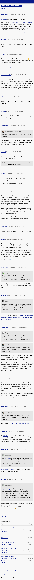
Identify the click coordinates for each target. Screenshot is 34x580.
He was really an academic (8, 469)
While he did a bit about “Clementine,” (23, 22)
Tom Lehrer (4, 536)
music (9, 544)
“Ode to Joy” (22, 32)
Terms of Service (24, 570)
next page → (4, 516)
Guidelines (16, 570)
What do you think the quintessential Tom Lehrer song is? (9, 558)
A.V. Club (5, 436)
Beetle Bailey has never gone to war (20, 423)
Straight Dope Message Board (9, 1)
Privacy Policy (4, 574)
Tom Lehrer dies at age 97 (7, 67)
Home (2, 570)
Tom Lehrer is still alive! (11, 5)
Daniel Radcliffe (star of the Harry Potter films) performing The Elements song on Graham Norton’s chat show (17, 317)
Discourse (10, 577)
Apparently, (4, 19)
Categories (8, 570)
